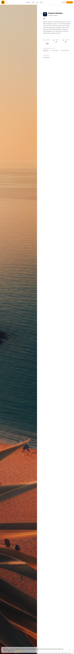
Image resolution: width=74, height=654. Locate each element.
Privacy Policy (18, 650)
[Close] (70, 650)
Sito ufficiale (46, 57)
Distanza (48, 39)
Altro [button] (41, 2)
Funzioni (28, 2)
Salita (57, 39)
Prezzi (33, 2)
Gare (37, 2)
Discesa (67, 39)
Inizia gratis (69, 2)
